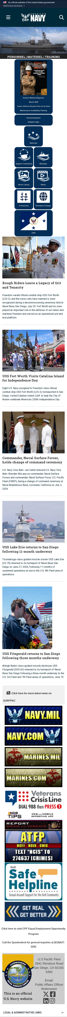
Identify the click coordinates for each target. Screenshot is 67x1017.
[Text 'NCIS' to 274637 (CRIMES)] (33, 845)
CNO (34, 233)
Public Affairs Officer (49, 984)
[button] (14, 5)
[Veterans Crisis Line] (33, 798)
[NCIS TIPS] (33, 819)
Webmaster (49, 989)
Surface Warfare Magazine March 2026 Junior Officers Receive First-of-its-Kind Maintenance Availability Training (33, 104)
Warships (43, 164)
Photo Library (23, 185)
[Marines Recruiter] (33, 776)
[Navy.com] (33, 735)
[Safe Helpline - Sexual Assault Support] (33, 881)
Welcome (33, 143)
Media (43, 185)
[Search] (60, 17)
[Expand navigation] (7, 17)
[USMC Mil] (33, 756)
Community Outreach (24, 207)
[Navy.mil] (33, 714)
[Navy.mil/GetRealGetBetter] (33, 910)
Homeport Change (43, 206)
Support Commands (24, 164)
